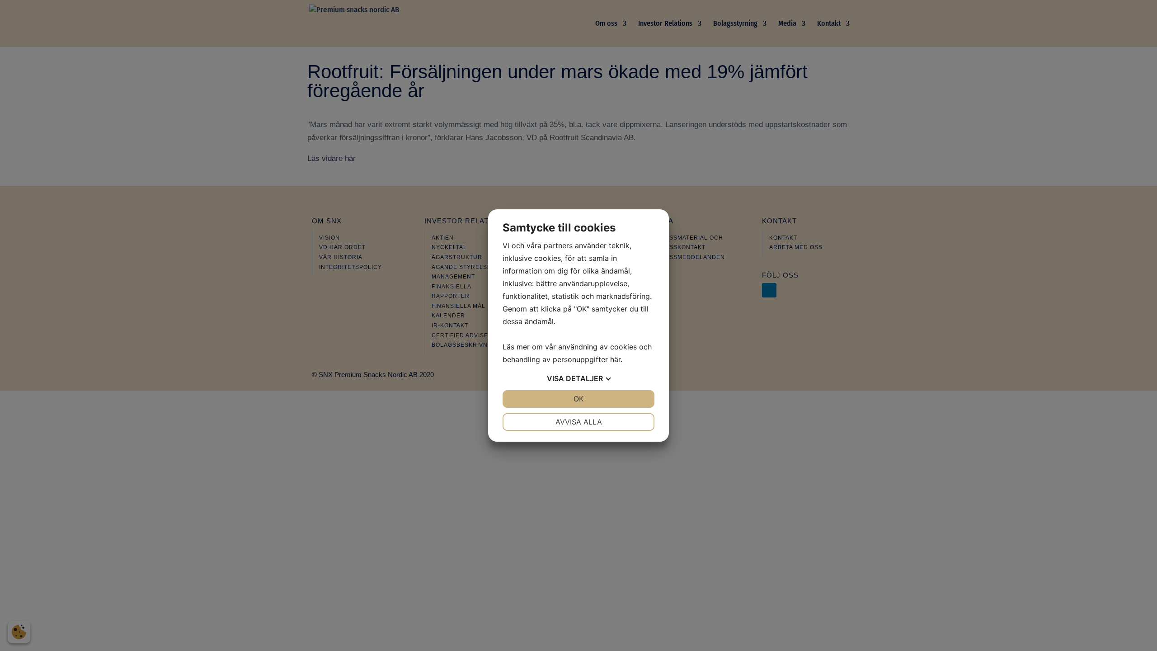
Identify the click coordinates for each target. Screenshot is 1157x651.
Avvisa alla (578, 421)
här (615, 359)
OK (578, 398)
